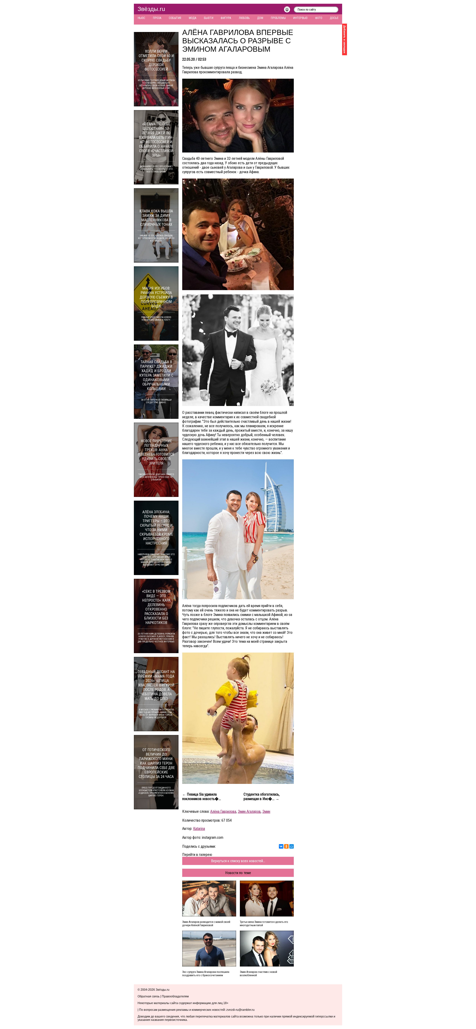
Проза (157, 18)
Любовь (244, 18)
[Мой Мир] (291, 846)
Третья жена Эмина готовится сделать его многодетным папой (264, 923)
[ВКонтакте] (281, 846)
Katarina (199, 828)
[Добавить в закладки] (344, 39)
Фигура (226, 18)
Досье (334, 18)
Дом (260, 18)
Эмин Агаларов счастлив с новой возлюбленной (258, 973)
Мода (192, 18)
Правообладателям (175, 996)
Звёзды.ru (151, 9)
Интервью (300, 18)
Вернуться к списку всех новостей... (238, 861)
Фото (318, 18)
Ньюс (141, 18)
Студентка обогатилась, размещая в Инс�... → (262, 796)
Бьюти (208, 18)
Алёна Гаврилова (223, 811)
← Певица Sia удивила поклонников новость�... (201, 796)
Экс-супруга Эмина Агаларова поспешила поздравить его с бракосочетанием (205, 973)
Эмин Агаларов (249, 811)
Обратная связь (149, 996)
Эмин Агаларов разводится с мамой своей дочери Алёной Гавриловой (206, 923)
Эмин (266, 811)
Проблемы (278, 18)
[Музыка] (289, 10)
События (175, 18)
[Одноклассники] (286, 846)
